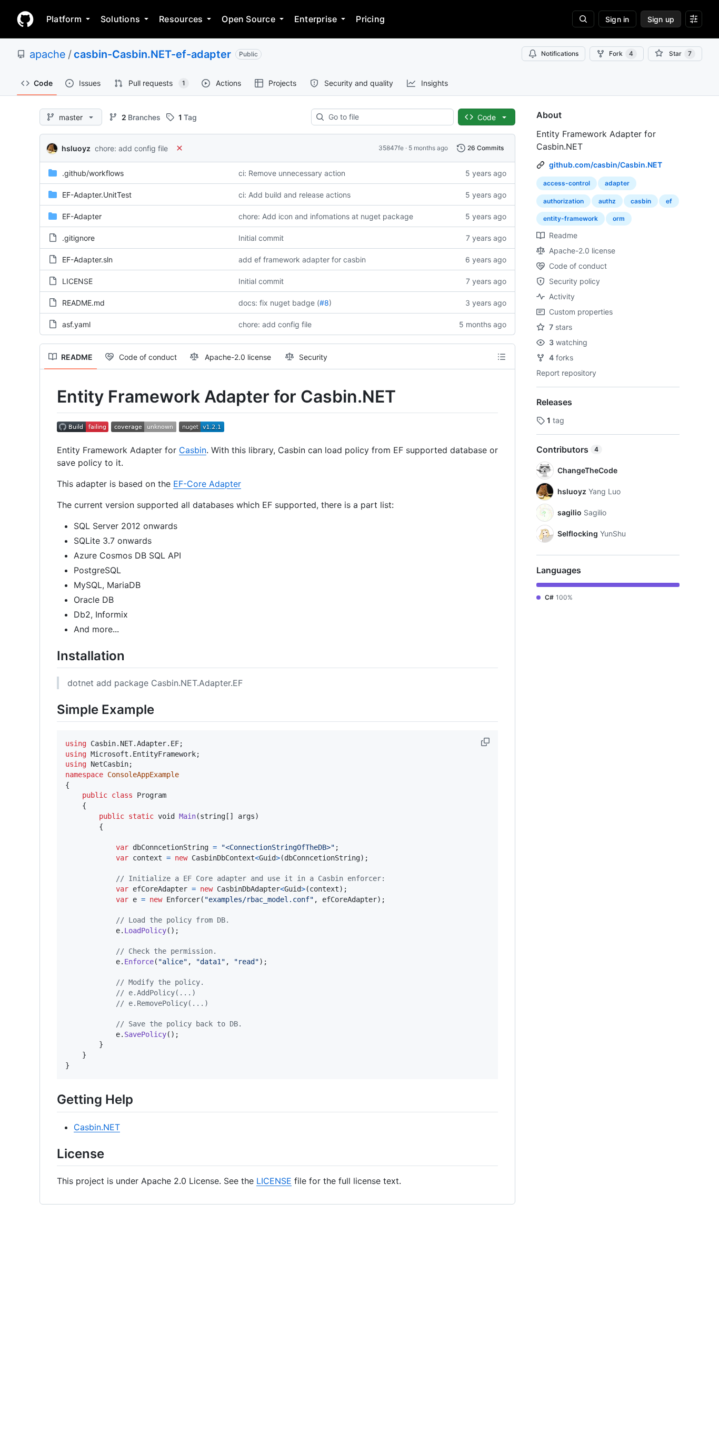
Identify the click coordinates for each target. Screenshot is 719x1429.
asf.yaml (76, 324)
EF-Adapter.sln (87, 259)
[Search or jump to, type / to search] (583, 19)
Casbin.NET (97, 1127)
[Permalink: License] (49, 1153)
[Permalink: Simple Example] (49, 709)
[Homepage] (25, 19)
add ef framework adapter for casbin (302, 259)
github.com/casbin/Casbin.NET (605, 164)
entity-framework (570, 218)
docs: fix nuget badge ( (278, 302)
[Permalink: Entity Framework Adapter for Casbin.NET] (49, 396)
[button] (486, 742)
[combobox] (386, 117)
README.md (83, 302)
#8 (324, 302)
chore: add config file (131, 148)
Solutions (120, 19)
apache (47, 54)
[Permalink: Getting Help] (49, 1099)
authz (607, 201)
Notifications (559, 53)
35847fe (391, 148)
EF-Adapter (82, 216)
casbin (641, 201)
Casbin (192, 450)
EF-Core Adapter (207, 483)
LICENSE (77, 281)
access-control (566, 183)
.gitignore (78, 237)
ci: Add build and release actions (294, 194)
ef (669, 201)
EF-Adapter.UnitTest (97, 194)
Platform (64, 19)
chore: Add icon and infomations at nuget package (325, 216)
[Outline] (502, 356)
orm (619, 218)
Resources (181, 19)
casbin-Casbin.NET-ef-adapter (152, 54)
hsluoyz (76, 148)
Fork (621, 53)
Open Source (248, 19)
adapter (617, 183)
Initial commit (261, 237)
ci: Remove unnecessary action (291, 173)
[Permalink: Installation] (49, 655)
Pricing (370, 19)
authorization (563, 201)
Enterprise (315, 19)
